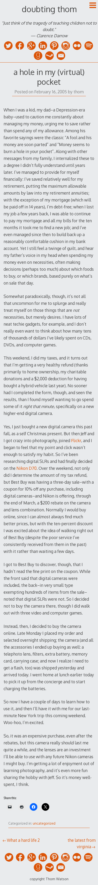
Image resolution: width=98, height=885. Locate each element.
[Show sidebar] (92, 6)
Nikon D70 (26, 468)
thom (79, 91)
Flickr (76, 440)
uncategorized (44, 823)
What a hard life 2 (23, 840)
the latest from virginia (82, 843)
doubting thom (49, 9)
